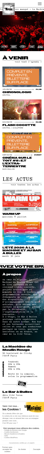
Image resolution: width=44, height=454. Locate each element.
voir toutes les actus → (26, 185)
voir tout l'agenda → (28, 62)
